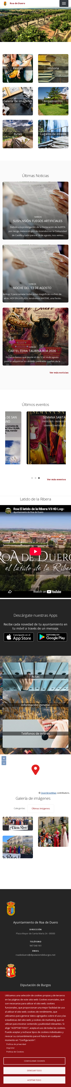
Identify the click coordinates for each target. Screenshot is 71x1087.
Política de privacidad (16, 1044)
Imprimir (10, 1048)
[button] (19, 637)
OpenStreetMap (48, 792)
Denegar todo (34, 1070)
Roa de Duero (17, 3)
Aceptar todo (34, 1080)
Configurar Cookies (34, 1061)
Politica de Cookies (15, 1051)
